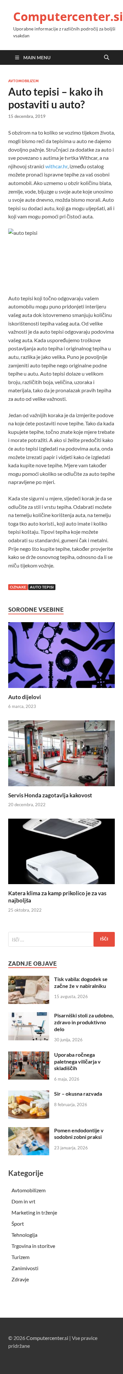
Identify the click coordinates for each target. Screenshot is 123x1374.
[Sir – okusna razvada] (28, 1094)
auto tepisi (42, 587)
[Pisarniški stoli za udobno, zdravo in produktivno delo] (28, 1016)
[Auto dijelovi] (61, 657)
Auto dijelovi (24, 697)
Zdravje (20, 1279)
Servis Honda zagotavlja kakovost (50, 795)
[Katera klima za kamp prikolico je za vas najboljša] (61, 853)
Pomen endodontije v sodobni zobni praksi (79, 1133)
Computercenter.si (68, 17)
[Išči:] (61, 939)
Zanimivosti (24, 1268)
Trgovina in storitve (33, 1246)
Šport (17, 1223)
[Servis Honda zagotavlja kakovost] (61, 755)
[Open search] (107, 57)
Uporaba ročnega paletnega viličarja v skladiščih (77, 1061)
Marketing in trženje (34, 1212)
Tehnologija (24, 1235)
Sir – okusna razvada (78, 1093)
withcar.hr (56, 166)
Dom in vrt (23, 1201)
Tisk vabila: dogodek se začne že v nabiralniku (81, 982)
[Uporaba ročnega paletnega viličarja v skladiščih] (28, 1055)
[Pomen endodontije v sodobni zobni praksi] (28, 1131)
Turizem (20, 1257)
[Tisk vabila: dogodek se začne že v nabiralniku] (28, 979)
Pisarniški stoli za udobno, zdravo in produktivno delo (84, 1022)
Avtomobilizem (23, 81)
